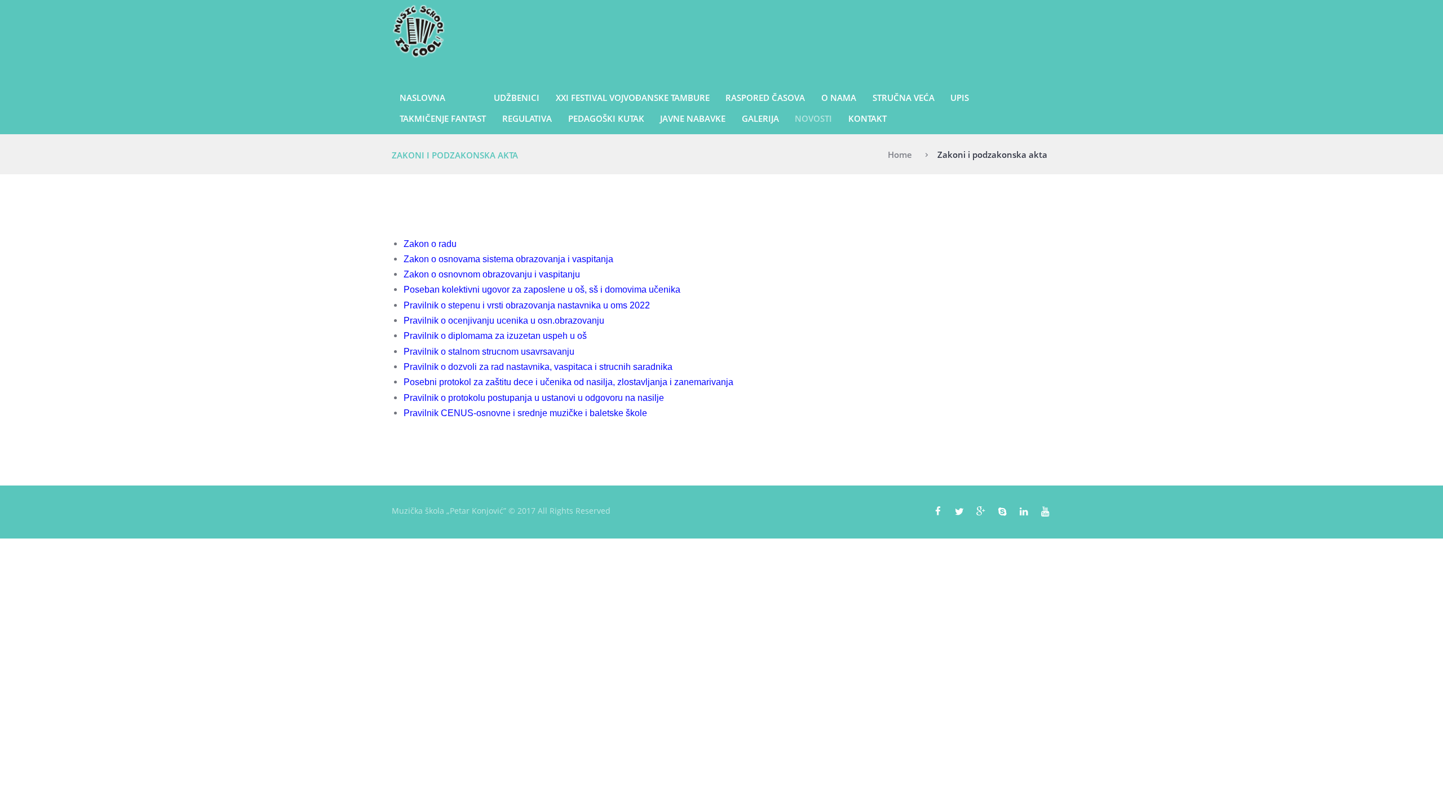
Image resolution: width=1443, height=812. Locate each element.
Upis (959, 97)
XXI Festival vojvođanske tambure (633, 97)
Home (900, 154)
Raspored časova (765, 97)
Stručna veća (904, 97)
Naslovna (422, 97)
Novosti (813, 118)
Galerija (760, 118)
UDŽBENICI (516, 97)
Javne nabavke (692, 118)
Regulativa (527, 118)
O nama (838, 97)
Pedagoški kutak (606, 118)
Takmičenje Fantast (443, 118)
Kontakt (867, 118)
